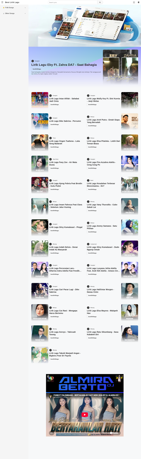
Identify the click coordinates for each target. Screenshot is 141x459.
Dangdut (37, 61)
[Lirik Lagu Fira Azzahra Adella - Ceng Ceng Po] (129, 164)
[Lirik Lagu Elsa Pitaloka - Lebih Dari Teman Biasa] (129, 142)
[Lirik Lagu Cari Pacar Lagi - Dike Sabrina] (39, 291)
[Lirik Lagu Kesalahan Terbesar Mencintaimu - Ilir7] (129, 185)
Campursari (93, 244)
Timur (54, 138)
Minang (92, 201)
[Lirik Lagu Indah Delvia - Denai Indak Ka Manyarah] (39, 249)
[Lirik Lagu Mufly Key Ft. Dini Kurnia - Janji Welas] (129, 100)
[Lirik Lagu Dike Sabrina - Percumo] (39, 121)
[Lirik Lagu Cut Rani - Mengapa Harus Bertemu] (39, 312)
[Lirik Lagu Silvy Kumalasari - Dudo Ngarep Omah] (129, 249)
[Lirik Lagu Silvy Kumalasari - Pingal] (39, 227)
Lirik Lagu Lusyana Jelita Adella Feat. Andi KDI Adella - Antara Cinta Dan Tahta (103, 270)
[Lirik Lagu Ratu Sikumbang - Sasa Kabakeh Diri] (129, 333)
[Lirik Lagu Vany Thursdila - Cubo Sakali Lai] (129, 206)
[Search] (100, 2)
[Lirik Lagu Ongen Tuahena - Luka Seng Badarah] (39, 142)
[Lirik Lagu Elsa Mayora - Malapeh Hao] (129, 312)
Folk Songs (9, 7)
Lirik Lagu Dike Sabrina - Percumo (65, 121)
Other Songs (9, 13)
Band (91, 180)
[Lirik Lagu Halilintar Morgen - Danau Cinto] (129, 291)
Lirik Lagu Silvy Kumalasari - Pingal (65, 227)
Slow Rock (55, 159)
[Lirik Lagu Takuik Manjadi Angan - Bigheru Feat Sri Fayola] (39, 355)
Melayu (92, 116)
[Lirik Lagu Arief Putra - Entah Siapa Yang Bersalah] (129, 121)
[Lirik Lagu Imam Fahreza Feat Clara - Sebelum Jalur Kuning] (39, 206)
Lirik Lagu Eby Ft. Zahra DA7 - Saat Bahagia (64, 64)
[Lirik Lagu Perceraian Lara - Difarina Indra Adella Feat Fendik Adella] (39, 270)
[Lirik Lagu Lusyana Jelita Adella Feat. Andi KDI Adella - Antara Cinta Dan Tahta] (129, 270)
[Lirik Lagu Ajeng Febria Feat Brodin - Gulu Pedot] (39, 185)
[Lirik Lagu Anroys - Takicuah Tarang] (39, 333)
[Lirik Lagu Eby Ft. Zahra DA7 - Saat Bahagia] (120, 67)
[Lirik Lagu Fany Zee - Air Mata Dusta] (39, 164)
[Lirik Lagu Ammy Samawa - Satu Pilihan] (129, 227)
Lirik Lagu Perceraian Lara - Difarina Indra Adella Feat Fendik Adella (64, 270)
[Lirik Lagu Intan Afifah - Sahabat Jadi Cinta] (39, 100)
